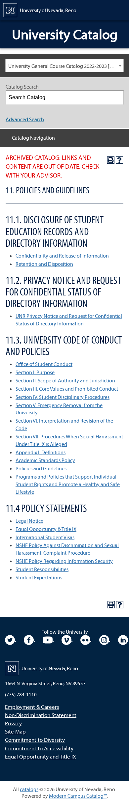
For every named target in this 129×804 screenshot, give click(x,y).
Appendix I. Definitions (40, 452)
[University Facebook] (29, 639)
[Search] (117, 97)
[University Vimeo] (67, 639)
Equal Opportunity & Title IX (46, 529)
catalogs (29, 789)
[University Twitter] (10, 639)
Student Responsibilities (42, 569)
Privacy (13, 723)
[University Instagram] (104, 639)
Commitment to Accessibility (39, 748)
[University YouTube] (48, 639)
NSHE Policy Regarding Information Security (64, 561)
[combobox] (64, 65)
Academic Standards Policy (45, 460)
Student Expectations (39, 577)
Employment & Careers (32, 706)
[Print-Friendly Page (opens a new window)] (110, 160)
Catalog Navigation (33, 137)
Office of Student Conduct (44, 364)
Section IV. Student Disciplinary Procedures (62, 397)
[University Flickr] (85, 639)
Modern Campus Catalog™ (78, 795)
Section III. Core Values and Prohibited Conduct (67, 388)
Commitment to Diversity (35, 739)
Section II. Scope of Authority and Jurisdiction (65, 380)
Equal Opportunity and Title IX (40, 756)
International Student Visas (45, 537)
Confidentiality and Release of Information (62, 255)
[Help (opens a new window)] (119, 160)
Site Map (15, 731)
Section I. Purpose (35, 372)
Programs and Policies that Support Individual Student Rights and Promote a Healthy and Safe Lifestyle (68, 484)
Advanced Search (25, 119)
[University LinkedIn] (123, 639)
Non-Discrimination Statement (40, 714)
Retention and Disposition (44, 264)
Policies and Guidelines (41, 468)
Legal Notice (29, 520)
